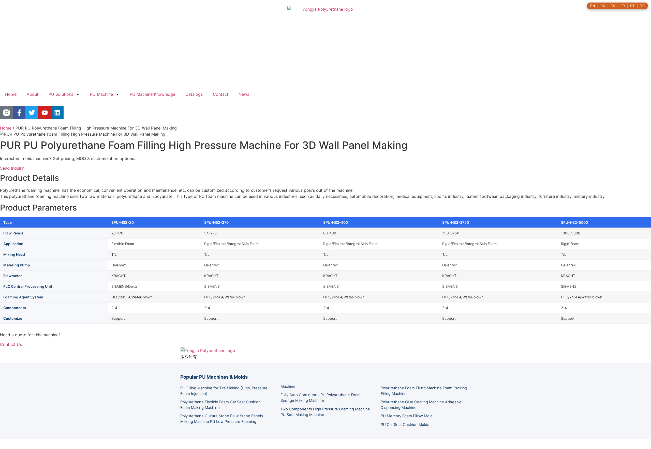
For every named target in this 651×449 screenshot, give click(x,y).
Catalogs (194, 94)
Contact (220, 94)
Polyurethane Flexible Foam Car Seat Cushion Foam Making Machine (220, 405)
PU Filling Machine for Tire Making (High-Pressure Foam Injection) (224, 391)
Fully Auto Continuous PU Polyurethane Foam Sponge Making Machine (320, 398)
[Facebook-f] (19, 112)
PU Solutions (61, 94)
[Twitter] (31, 112)
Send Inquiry (12, 168)
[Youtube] (44, 112)
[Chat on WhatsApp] (4, 445)
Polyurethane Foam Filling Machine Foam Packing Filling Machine (424, 391)
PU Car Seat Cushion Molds (405, 424)
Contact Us (11, 344)
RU (602, 6)
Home (11, 94)
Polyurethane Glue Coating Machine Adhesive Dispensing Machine (421, 405)
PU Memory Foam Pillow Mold (407, 416)
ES (613, 6)
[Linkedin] (57, 112)
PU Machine (101, 94)
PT (632, 6)
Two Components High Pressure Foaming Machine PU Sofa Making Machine (325, 412)
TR (642, 6)
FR (622, 6)
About (32, 94)
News (244, 94)
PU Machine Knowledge (152, 94)
